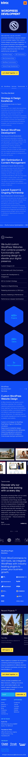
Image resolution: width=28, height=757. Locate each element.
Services (14, 86)
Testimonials (21, 86)
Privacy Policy (5, 749)
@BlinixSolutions (18, 754)
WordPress (7, 86)
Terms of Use (5, 751)
